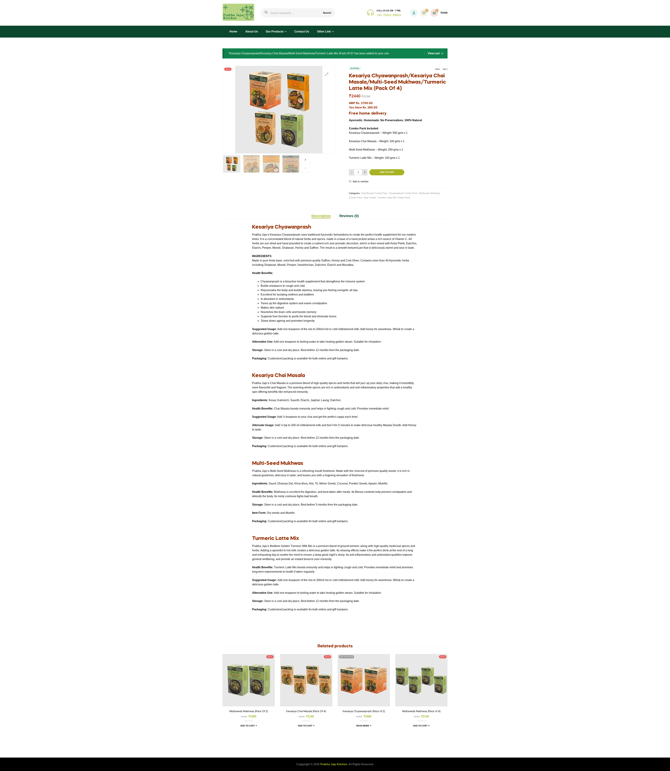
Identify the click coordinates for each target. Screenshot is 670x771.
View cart (434, 53)
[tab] (323, 216)
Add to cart (387, 172)
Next (305, 159)
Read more (362, 726)
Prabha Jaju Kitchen (333, 764)
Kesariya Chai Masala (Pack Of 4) (306, 711)
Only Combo (369, 197)
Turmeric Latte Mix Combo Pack (393, 197)
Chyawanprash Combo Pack (403, 193)
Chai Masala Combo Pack (374, 193)
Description (321, 216)
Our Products (275, 31)
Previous (305, 168)
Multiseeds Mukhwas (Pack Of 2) (248, 711)
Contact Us (301, 31)
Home (233, 31)
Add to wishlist (360, 181)
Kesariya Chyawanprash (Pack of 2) (364, 711)
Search (327, 12)
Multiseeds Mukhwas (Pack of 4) (421, 711)
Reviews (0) (349, 216)
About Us (251, 31)
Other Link (324, 31)
